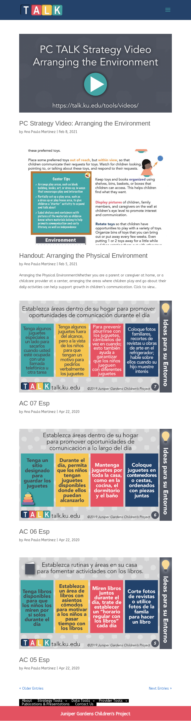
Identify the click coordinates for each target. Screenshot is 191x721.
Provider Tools (111, 701)
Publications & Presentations (46, 704)
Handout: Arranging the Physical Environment (83, 255)
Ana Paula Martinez (40, 132)
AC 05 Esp (34, 659)
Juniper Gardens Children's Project (95, 714)
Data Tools (81, 701)
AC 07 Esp (34, 403)
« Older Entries (31, 688)
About (27, 701)
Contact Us (84, 704)
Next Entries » (160, 688)
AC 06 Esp (34, 531)
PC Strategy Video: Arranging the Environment (84, 123)
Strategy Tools (50, 701)
